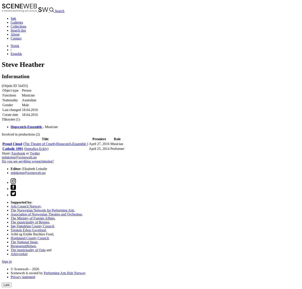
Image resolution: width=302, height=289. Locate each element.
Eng (16, 54)
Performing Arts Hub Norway (65, 273)
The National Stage (24, 242)
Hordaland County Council (30, 238)
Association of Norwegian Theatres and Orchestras (46, 214)
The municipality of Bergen (30, 222)
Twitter (35, 153)
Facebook (18, 153)
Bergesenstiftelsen (23, 246)
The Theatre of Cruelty (40, 144)
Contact (16, 38)
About (15, 34)
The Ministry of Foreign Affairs (33, 218)
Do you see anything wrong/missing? (28, 161)
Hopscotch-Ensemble (71, 144)
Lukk (7, 285)
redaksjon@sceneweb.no (19, 157)
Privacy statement (23, 277)
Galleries (17, 22)
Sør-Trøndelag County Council (32, 226)
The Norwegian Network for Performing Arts (42, 210)
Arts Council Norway (26, 206)
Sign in (7, 261)
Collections (18, 26)
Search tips (18, 30)
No (15, 46)
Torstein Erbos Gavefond (28, 230)
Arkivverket (19, 254)
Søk (13, 18)
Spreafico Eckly (36, 149)
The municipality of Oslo (28, 250)
